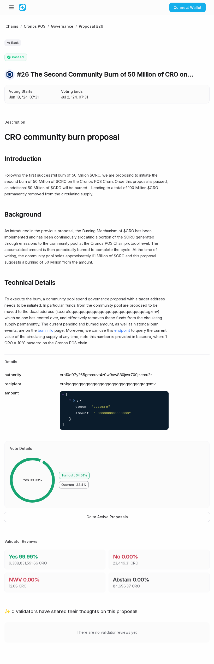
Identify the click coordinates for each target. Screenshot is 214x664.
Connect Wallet (187, 7)
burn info (46, 330)
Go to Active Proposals (107, 517)
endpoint (122, 330)
